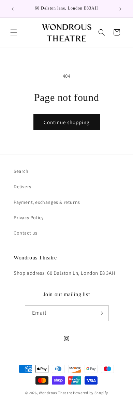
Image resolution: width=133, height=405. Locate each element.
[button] (13, 32)
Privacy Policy (28, 217)
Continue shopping (67, 122)
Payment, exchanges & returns (47, 202)
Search (21, 171)
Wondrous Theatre (55, 392)
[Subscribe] (100, 313)
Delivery (22, 186)
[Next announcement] (120, 8)
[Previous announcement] (12, 8)
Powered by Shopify (90, 392)
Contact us (26, 233)
